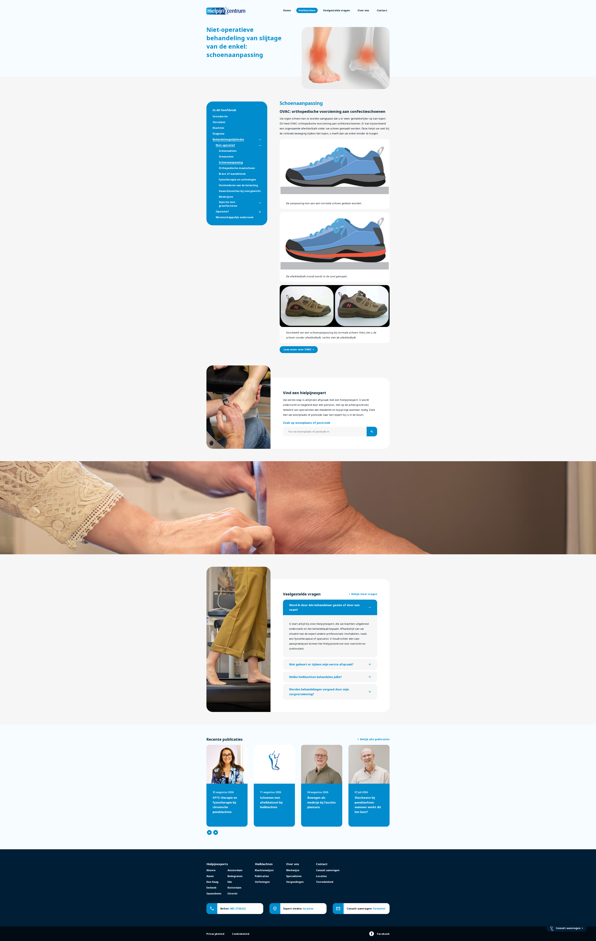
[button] (257, 140)
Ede (230, 882)
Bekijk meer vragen (363, 594)
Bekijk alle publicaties (374, 739)
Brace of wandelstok (232, 174)
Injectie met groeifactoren (228, 203)
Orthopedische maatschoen (237, 168)
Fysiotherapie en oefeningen (237, 179)
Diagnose (219, 133)
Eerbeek (211, 887)
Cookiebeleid (240, 934)
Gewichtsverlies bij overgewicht (240, 191)
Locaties (321, 876)
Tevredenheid (324, 882)
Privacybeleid (215, 934)
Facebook (383, 934)
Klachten (218, 128)
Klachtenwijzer (264, 870)
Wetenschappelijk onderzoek (234, 217)
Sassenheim (213, 893)
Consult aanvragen (327, 870)
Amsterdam (235, 870)
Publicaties (262, 876)
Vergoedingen (295, 882)
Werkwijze (292, 870)
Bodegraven (235, 876)
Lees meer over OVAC (299, 349)
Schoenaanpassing (231, 162)
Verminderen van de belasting (238, 185)
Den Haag (212, 882)
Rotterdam (234, 887)
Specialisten (294, 876)
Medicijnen (226, 196)
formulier (379, 908)
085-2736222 (238, 908)
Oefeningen (262, 882)
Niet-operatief (225, 145)
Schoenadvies (228, 151)
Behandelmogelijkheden (228, 139)
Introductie (220, 116)
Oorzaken (219, 122)
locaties (308, 908)
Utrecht (232, 893)
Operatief (222, 211)
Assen (210, 876)
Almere (211, 870)
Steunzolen (226, 156)
